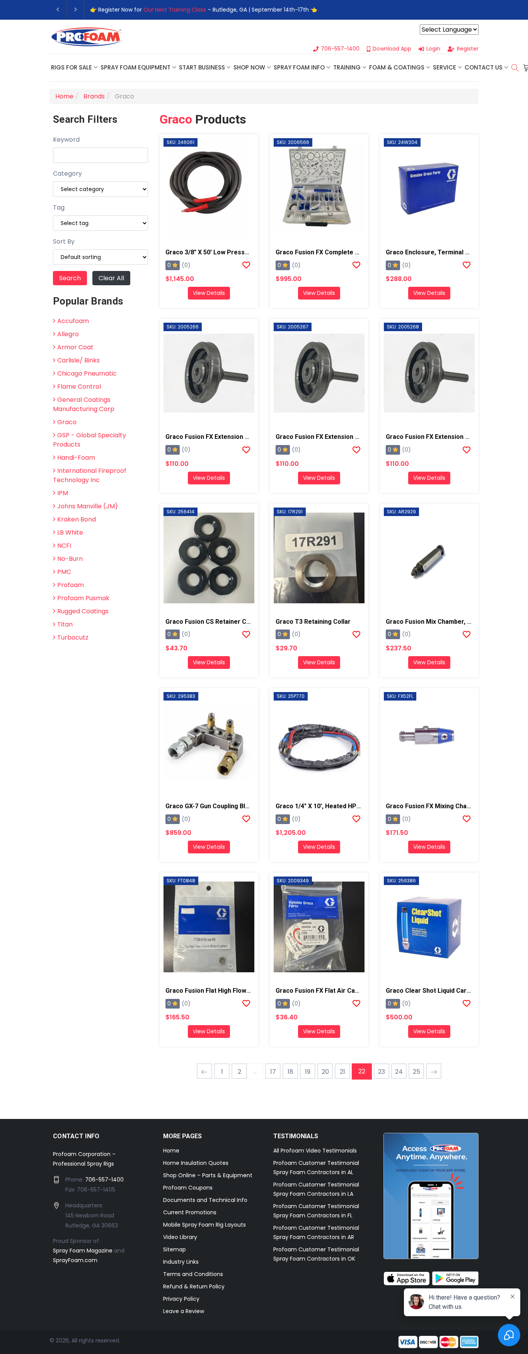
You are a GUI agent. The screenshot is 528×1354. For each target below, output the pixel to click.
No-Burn (70, 558)
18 (290, 1071)
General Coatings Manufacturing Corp (83, 404)
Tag (59, 207)
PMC (64, 571)
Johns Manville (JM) (87, 506)
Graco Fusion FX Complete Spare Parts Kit (337, 252)
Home (171, 1150)
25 (416, 1071)
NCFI (64, 545)
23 (381, 1071)
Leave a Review (183, 1311)
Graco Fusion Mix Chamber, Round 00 (440, 621)
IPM (62, 493)
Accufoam (73, 320)
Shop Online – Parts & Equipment (207, 1175)
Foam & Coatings (396, 67)
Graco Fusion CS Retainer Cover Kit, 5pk (224, 621)
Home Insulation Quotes (195, 1163)
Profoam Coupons (188, 1188)
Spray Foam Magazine (82, 1250)
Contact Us (483, 67)
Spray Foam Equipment (135, 67)
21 (342, 1071)
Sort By (64, 241)
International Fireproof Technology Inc (89, 475)
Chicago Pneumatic (87, 373)
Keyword (66, 139)
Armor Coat (75, 347)
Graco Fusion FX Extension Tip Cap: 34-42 (225, 436)
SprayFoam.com (75, 1260)
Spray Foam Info (299, 67)
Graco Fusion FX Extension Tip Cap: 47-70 (446, 436)
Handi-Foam (76, 457)
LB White (70, 532)
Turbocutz (73, 637)
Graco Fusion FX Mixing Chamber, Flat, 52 (446, 806)
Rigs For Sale (71, 67)
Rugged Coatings (83, 611)
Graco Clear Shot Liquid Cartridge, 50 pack (448, 990)
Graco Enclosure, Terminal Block (433, 252)
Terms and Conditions (193, 1274)
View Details (209, 293)
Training (347, 67)
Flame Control (79, 386)
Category (67, 173)
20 (325, 1071)
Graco (67, 422)
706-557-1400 (104, 1179)
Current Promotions (189, 1212)
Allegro (68, 334)
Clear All (111, 278)
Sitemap (174, 1249)
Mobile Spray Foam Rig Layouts (204, 1225)
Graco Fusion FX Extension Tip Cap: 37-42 (336, 436)
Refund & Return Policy (194, 1286)
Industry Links (181, 1262)
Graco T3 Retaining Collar (313, 621)
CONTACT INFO (76, 1136)
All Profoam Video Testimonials (315, 1150)
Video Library (180, 1237)
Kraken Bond (76, 519)
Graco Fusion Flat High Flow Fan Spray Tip (226, 990)
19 (307, 1071)
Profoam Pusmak (83, 598)
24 (399, 1071)
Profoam (70, 585)
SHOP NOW (249, 67)
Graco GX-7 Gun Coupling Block (210, 806)
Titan (65, 624)
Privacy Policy (181, 1299)
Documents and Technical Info (205, 1200)
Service (444, 67)
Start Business (202, 67)
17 (273, 1071)
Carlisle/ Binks (78, 360)
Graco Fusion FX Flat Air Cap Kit (322, 990)
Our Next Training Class (174, 10)
